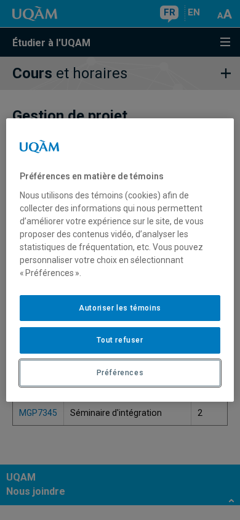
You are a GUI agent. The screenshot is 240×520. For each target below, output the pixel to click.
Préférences (120, 372)
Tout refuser (120, 340)
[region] (120, 260)
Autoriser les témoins (120, 308)
